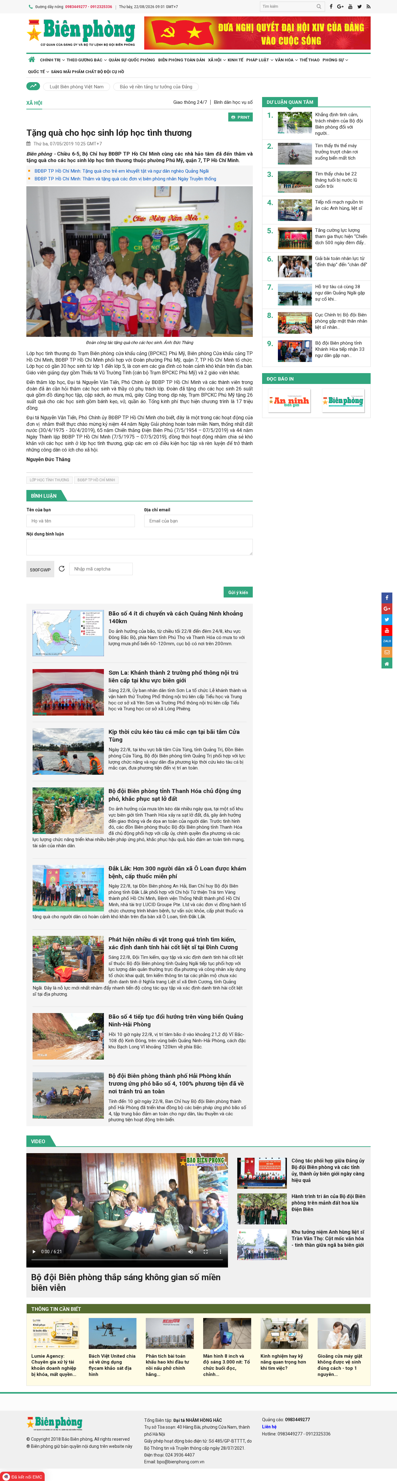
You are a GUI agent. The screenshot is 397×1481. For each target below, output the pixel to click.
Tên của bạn (38, 510)
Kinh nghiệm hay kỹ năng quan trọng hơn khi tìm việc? (283, 1362)
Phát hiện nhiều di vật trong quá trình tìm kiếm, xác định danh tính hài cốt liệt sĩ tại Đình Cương (173, 943)
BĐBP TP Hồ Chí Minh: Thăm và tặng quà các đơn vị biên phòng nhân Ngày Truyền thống (125, 179)
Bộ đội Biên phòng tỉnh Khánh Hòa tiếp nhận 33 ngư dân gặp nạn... (340, 349)
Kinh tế (235, 60)
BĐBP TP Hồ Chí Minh (96, 480)
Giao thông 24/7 (190, 102)
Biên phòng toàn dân (181, 60)
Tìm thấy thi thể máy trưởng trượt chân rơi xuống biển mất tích (336, 152)
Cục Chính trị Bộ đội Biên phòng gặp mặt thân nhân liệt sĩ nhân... (341, 321)
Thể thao (309, 60)
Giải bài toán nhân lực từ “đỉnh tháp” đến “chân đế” (341, 261)
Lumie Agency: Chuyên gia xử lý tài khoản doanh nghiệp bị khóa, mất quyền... (53, 1365)
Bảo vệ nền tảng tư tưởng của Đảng (156, 87)
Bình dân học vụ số (233, 102)
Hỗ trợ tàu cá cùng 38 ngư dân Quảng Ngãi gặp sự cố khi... (340, 293)
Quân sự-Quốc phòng (132, 60)
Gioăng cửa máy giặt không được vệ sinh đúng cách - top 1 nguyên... (340, 1365)
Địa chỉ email (157, 510)
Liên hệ (269, 1426)
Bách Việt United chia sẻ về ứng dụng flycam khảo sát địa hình (112, 1365)
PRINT (244, 117)
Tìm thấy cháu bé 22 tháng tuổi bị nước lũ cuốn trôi (336, 180)
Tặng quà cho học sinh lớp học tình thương (109, 133)
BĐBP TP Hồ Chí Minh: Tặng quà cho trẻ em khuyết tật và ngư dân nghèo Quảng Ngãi (121, 171)
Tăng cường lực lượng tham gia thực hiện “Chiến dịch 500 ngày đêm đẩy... (341, 236)
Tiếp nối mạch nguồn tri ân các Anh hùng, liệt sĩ (339, 205)
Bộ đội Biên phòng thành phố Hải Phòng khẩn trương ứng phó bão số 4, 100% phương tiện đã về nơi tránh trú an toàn (176, 1083)
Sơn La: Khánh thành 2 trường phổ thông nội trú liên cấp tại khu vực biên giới (174, 676)
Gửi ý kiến (238, 592)
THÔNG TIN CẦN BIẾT (56, 1309)
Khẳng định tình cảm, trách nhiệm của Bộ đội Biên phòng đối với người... (339, 124)
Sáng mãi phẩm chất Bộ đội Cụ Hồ (87, 71)
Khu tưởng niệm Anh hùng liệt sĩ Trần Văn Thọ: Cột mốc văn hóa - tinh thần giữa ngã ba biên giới (328, 1238)
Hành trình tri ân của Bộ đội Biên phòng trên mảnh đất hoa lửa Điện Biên (328, 1202)
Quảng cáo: (286, 1419)
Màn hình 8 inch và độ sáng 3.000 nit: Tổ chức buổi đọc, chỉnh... (226, 1365)
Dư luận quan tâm (290, 102)
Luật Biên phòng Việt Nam (77, 87)
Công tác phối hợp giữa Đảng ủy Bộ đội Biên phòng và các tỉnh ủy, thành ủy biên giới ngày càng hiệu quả (328, 1170)
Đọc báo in (280, 379)
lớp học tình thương (49, 480)
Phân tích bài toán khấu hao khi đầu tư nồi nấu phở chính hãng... (167, 1365)
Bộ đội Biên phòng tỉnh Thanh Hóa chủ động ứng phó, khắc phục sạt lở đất (175, 794)
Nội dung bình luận (45, 534)
